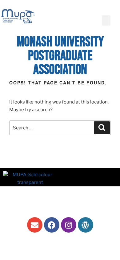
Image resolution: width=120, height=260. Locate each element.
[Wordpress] (85, 225)
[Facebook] (51, 225)
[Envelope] (34, 225)
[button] (106, 20)
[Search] (102, 127)
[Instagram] (68, 225)
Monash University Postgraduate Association (60, 56)
